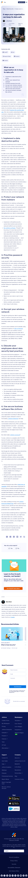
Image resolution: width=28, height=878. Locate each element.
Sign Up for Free (22, 2)
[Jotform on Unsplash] (26, 876)
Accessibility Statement (14, 867)
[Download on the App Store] (14, 803)
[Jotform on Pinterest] (18, 876)
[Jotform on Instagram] (24, 876)
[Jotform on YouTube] (21, 876)
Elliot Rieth (9, 21)
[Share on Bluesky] (20, 536)
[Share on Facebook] (10, 536)
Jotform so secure (15, 435)
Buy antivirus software (10, 228)
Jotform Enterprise (13, 418)
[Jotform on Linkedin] (7, 876)
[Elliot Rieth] (4, 21)
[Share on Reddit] (17, 536)
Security (14, 864)
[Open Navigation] (26, 2)
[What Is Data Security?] (12, 634)
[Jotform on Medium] (10, 876)
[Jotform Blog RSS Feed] (24, 536)
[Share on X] (7, 536)
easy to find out (18, 328)
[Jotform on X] (4, 876)
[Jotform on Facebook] (2, 876)
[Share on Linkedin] (13, 536)
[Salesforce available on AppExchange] (14, 808)
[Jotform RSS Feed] (15, 876)
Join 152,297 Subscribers (13, 588)
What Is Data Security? (8, 645)
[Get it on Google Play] (14, 798)
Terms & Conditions (14, 857)
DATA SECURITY (5, 642)
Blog (5, 2)
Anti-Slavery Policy (14, 871)
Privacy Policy (16, 691)
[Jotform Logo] (2, 2)
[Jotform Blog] (13, 876)
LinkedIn (13, 617)
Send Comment (17, 686)
